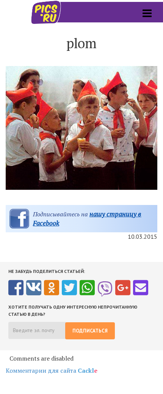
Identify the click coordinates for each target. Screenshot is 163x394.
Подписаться (90, 331)
